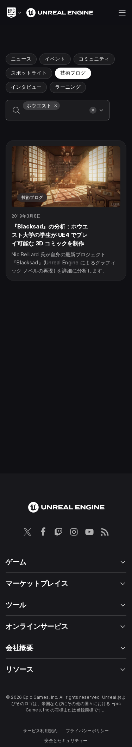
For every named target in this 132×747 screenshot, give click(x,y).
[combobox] (55, 115)
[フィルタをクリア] (92, 110)
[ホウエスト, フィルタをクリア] (55, 105)
